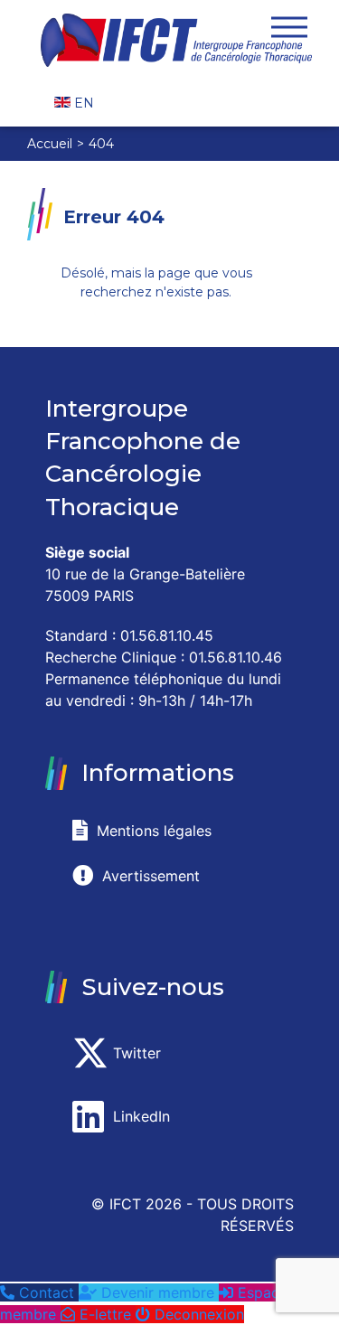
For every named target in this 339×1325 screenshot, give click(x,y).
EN (82, 103)
